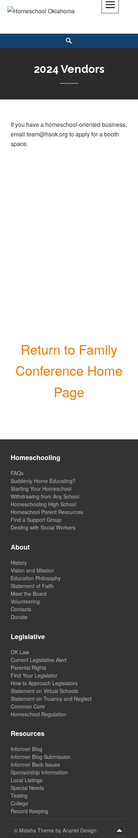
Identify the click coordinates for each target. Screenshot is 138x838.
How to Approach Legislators (44, 683)
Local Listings (26, 780)
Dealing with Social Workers (43, 527)
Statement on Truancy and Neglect (51, 698)
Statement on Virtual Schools (44, 691)
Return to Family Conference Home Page (69, 370)
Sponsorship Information (39, 772)
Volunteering (25, 601)
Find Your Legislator (34, 675)
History (19, 562)
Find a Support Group (36, 519)
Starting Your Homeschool (41, 488)
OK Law (20, 652)
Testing (19, 795)
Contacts (21, 609)
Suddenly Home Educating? (43, 480)
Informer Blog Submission (41, 756)
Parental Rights (28, 667)
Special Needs (27, 787)
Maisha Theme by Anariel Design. (59, 830)
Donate (19, 617)
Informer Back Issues (35, 764)
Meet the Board (29, 593)
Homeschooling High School (43, 504)
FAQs (17, 473)
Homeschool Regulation (38, 714)
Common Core (28, 706)
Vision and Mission (32, 570)
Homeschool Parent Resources (47, 512)
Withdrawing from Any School (45, 496)
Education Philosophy (36, 578)
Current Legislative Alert (39, 659)
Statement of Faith (32, 585)
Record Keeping (29, 811)
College (19, 803)
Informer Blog (26, 749)
